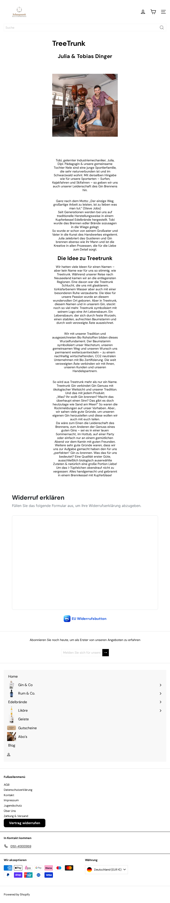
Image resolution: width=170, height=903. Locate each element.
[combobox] (85, 27)
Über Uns (10, 811)
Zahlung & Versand (16, 816)
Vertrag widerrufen (24, 823)
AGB (7, 785)
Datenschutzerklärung (18, 790)
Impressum (11, 800)
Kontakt (9, 795)
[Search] (161, 27)
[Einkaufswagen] (153, 11)
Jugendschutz (13, 805)
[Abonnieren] (105, 652)
